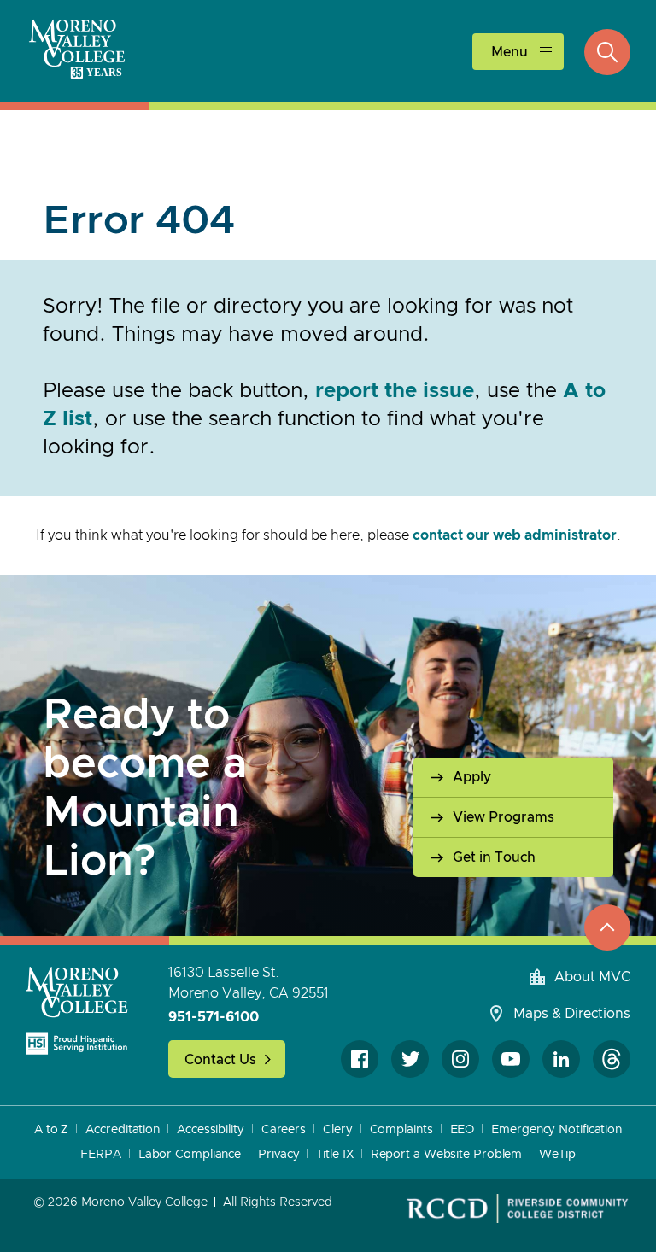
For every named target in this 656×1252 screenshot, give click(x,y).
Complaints (401, 1130)
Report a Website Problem (447, 1155)
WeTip (557, 1155)
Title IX (334, 1155)
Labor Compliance (189, 1155)
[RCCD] (517, 1208)
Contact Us (220, 1060)
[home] (77, 1010)
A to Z (51, 1130)
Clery (338, 1130)
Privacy (278, 1155)
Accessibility (210, 1130)
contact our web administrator (515, 535)
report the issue (394, 391)
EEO (462, 1130)
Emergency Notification (556, 1130)
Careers (283, 1130)
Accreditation (122, 1130)
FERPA (100, 1155)
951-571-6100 (213, 1017)
